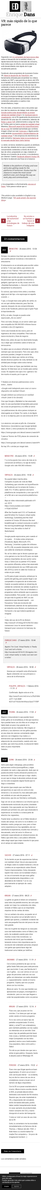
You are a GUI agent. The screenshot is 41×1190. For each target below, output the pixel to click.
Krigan (7, 895)
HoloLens (23, 131)
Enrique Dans (11, 640)
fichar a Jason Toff (8, 122)
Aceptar (6, 1186)
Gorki (11, 759)
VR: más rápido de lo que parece (19, 23)
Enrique (20, 14)
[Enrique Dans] (20, 6)
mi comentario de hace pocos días (25, 57)
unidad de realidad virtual (29, 124)
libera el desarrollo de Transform (16, 76)
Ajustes (16, 1186)
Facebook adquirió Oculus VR (28, 157)
